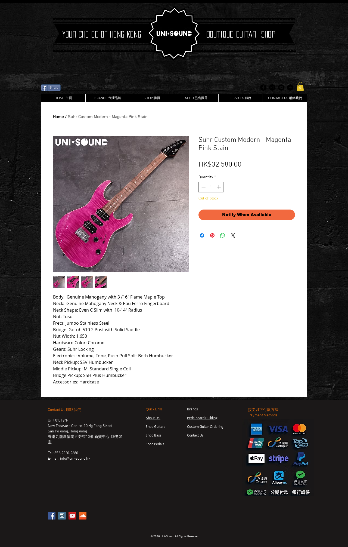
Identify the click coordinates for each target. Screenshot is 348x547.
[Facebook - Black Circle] (263, 87)
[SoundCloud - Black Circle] (290, 87)
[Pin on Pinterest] (212, 235)
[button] (300, 86)
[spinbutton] (211, 187)
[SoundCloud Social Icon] (82, 516)
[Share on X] (233, 235)
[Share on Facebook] (202, 235)
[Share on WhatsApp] (222, 235)
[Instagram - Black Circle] (272, 87)
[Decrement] (203, 187)
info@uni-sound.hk (75, 458)
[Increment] (219, 187)
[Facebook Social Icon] (51, 516)
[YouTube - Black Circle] (281, 87)
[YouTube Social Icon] (72, 516)
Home (58, 117)
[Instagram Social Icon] (62, 516)
